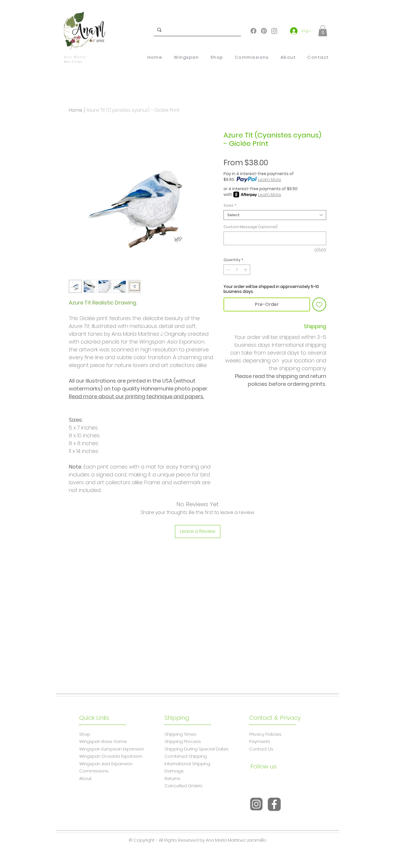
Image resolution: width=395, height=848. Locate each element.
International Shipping (187, 764)
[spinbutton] (237, 270)
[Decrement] (227, 270)
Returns (172, 778)
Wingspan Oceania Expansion (110, 756)
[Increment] (246, 270)
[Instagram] (274, 31)
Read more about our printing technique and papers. (136, 396)
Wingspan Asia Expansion (105, 764)
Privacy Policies (265, 734)
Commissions (93, 771)
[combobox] (275, 215)
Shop (84, 734)
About (85, 778)
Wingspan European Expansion (111, 749)
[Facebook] (253, 31)
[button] (322, 30)
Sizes (230, 205)
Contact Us (261, 749)
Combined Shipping (186, 756)
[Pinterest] (264, 31)
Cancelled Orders (183, 786)
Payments (259, 741)
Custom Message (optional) (251, 227)
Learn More (269, 179)
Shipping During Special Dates (196, 749)
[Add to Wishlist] (319, 304)
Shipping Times (180, 734)
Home (75, 110)
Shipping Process (183, 741)
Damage (174, 771)
